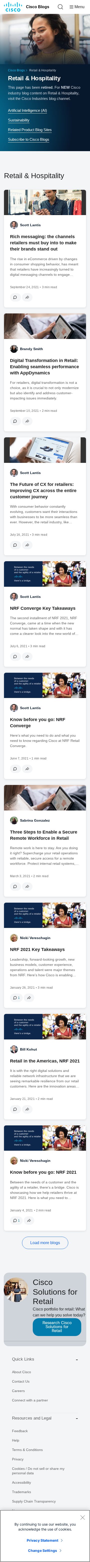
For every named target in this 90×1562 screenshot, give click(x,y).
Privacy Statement (42, 1540)
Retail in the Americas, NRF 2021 (45, 1061)
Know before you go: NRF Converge (37, 722)
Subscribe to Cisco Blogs (28, 139)
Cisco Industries (35, 98)
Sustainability (19, 120)
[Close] (82, 1517)
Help (15, 1440)
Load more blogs (45, 1243)
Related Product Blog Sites (30, 130)
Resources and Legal (32, 1418)
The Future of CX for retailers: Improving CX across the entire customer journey (43, 490)
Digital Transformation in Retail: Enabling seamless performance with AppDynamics (44, 366)
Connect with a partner (30, 1400)
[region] (45, 1536)
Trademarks (21, 1492)
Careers (18, 1391)
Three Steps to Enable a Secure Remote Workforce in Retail (43, 835)
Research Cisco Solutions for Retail (57, 1327)
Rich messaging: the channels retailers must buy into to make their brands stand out (43, 242)
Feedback (20, 1431)
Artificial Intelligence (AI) (27, 110)
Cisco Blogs (37, 7)
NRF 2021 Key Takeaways (37, 949)
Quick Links (23, 1359)
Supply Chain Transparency (34, 1501)
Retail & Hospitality (34, 78)
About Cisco (21, 1372)
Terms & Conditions (27, 1450)
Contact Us (21, 1381)
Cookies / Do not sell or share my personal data (38, 1471)
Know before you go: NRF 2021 (43, 1172)
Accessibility (21, 1482)
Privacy (18, 1459)
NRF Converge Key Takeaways (43, 608)
